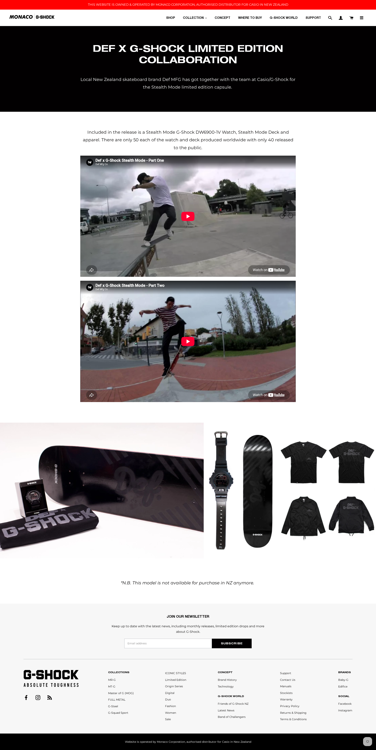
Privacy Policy (289, 706)
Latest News (226, 710)
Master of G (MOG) (121, 693)
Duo (168, 699)
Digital (169, 693)
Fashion (170, 706)
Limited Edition (175, 680)
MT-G (111, 686)
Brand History (227, 680)
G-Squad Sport (118, 713)
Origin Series (174, 686)
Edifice (342, 686)
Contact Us (287, 680)
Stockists (286, 693)
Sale (168, 719)
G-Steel (113, 706)
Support (285, 673)
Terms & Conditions (293, 719)
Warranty (286, 699)
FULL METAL (116, 699)
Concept (225, 672)
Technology (226, 686)
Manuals (285, 686)
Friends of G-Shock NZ (233, 704)
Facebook (345, 704)
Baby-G (343, 680)
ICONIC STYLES (175, 673)
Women (170, 713)
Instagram (345, 710)
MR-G (112, 680)
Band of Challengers (232, 717)
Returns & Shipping (293, 713)
